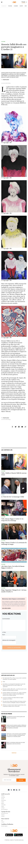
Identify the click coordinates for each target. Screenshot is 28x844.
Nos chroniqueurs (4, 809)
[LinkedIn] (16, 790)
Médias (2, 803)
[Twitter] (11, 790)
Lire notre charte (6, 608)
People (2, 806)
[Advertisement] (14, 25)
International (3, 800)
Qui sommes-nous (4, 813)
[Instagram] (19, 790)
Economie (3, 797)
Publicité (2, 814)
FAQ (2, 820)
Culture (3, 41)
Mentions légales (4, 826)
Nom (3, 634)
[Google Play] (18, 834)
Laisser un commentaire (14, 647)
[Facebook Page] (8, 790)
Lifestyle (2, 807)
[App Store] (9, 834)
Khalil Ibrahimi (6, 79)
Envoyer (21, 780)
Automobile (3, 804)
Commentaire (6, 618)
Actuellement (3, 5)
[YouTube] (14, 790)
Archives (2, 816)
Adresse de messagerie (8, 640)
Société (2, 798)
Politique (2, 795)
